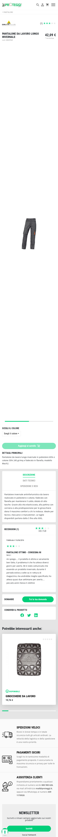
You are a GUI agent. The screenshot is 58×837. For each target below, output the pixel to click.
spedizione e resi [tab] (29, 486)
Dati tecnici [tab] (29, 480)
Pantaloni (8, 12)
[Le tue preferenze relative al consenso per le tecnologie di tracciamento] (5, 832)
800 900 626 (47, 785)
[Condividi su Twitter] (29, 616)
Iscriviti (29, 828)
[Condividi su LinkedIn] (36, 616)
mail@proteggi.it (44, 788)
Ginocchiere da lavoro (20, 696)
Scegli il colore (10, 433)
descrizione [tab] (29, 474)
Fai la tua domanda (38, 599)
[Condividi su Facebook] (22, 616)
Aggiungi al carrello (27, 445)
